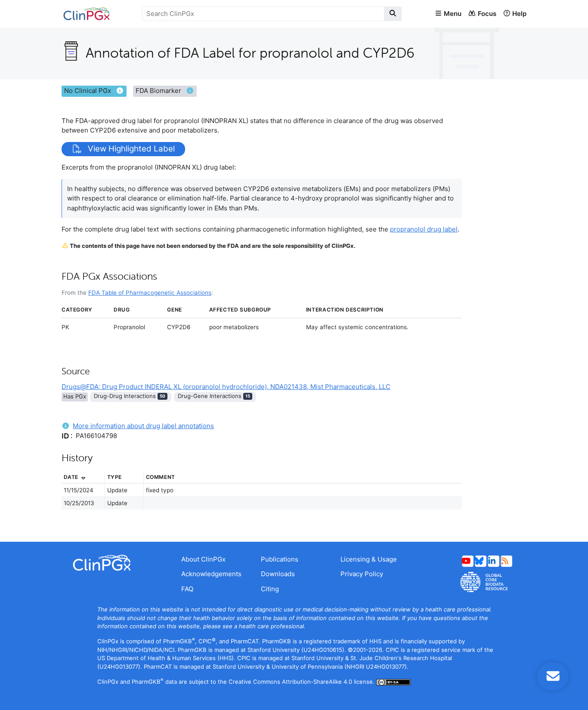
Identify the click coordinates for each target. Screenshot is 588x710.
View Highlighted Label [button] (130, 149)
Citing (270, 589)
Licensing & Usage (368, 559)
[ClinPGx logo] (115, 563)
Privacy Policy (361, 574)
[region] (262, 495)
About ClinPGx (203, 559)
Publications (279, 559)
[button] (448, 14)
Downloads (278, 574)
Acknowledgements (211, 574)
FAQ (187, 589)
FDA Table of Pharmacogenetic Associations (149, 292)
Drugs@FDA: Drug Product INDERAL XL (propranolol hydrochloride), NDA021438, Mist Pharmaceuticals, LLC (226, 387)
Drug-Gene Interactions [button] (214, 395)
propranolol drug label (424, 229)
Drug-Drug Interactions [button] (129, 395)
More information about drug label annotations (143, 426)
